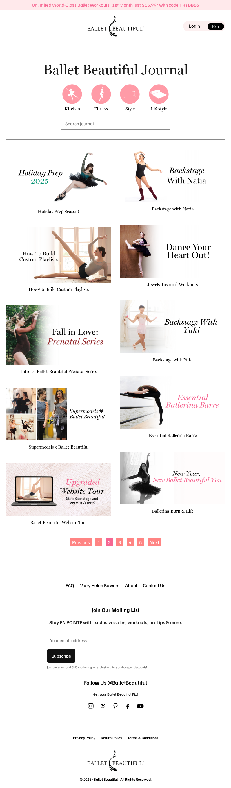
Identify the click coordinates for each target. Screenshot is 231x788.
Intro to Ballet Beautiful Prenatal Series (58, 371)
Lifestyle (159, 109)
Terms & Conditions (143, 737)
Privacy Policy (84, 737)
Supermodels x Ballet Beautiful (58, 447)
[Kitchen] (72, 94)
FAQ (70, 585)
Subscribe (61, 656)
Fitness (101, 109)
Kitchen (72, 109)
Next (154, 542)
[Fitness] (101, 94)
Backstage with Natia (173, 209)
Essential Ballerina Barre (173, 435)
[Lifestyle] (159, 94)
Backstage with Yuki (173, 360)
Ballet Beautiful (106, 779)
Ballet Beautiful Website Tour (58, 522)
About (131, 585)
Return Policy (111, 737)
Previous (81, 542)
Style (130, 109)
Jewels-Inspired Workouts (172, 284)
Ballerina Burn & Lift (172, 511)
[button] (11, 26)
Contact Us (154, 585)
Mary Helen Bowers (99, 585)
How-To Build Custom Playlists (58, 289)
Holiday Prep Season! (58, 211)
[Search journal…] (115, 124)
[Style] (130, 94)
